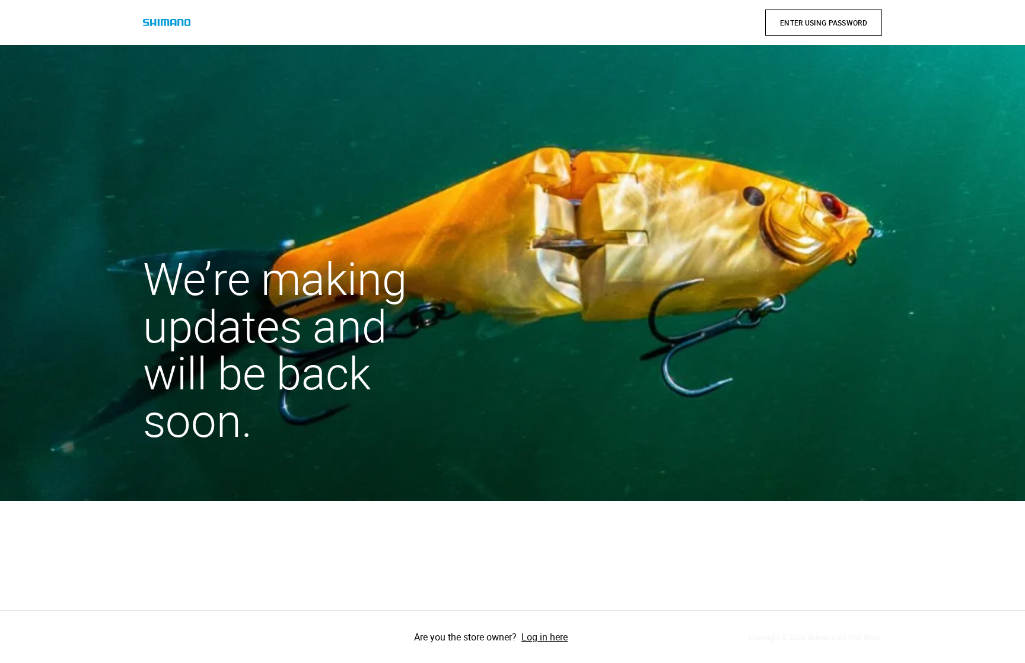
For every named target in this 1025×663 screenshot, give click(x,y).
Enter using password (823, 22)
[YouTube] (221, 637)
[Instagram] (188, 637)
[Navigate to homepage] (166, 23)
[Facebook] (155, 637)
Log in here (544, 636)
